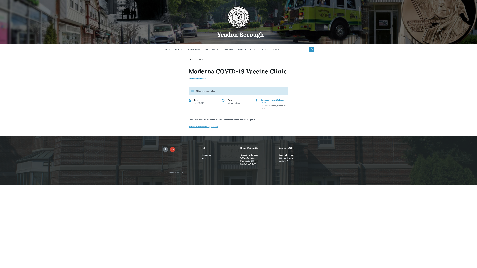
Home (191, 59)
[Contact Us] (172, 149)
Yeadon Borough (240, 34)
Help (203, 158)
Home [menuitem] (167, 49)
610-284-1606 (252, 161)
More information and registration (203, 126)
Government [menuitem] (194, 49)
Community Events (198, 78)
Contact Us (206, 155)
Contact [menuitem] (264, 49)
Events (200, 59)
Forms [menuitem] (276, 49)
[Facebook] (165, 149)
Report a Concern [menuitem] (246, 49)
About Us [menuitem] (179, 49)
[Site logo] (238, 29)
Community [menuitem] (227, 49)
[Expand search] (311, 49)
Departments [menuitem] (211, 49)
